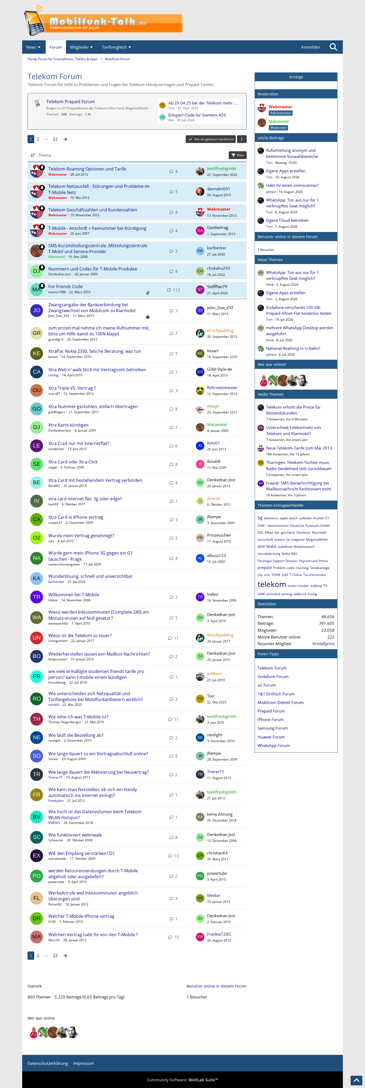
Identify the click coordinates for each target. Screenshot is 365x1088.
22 (55, 139)
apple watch (289, 518)
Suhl (285, 574)
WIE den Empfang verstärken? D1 (81, 853)
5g (260, 518)
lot (288, 539)
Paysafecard (308, 561)
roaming (302, 568)
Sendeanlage (319, 568)
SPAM (275, 574)
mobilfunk (285, 546)
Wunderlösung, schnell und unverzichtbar (90, 576)
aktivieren (271, 518)
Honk (270, 284)
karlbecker (216, 247)
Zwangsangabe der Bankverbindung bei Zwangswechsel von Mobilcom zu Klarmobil (91, 307)
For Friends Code (65, 286)
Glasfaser (303, 532)
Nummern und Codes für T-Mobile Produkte (92, 269)
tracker (303, 585)
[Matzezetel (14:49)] (283, 380)
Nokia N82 (289, 553)
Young (312, 594)
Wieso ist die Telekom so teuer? (80, 635)
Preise (323, 561)
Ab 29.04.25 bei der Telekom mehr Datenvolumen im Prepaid (204, 103)
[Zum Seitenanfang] (356, 1080)
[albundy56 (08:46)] (302, 380)
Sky (260, 574)
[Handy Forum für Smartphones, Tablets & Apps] (182, 20)
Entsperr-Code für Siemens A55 (197, 115)
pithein (271, 191)
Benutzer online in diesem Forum (287, 236)
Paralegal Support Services (278, 561)
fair (276, 532)
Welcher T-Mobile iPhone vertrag (81, 916)
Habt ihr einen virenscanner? (292, 185)
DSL (260, 532)
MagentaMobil (317, 539)
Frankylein (56, 800)
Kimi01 (213, 443)
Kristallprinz (324, 643)
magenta (298, 539)
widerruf (300, 594)
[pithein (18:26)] (273, 380)
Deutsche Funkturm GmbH (310, 525)
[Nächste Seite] (65, 139)
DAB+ (262, 525)
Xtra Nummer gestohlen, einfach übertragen (93, 406)
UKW (261, 594)
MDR (261, 546)
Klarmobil (319, 532)
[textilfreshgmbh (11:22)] (292, 380)
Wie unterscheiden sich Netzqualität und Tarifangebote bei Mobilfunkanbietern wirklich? (95, 696)
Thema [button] (44, 155)
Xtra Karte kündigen (68, 425)
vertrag (286, 594)
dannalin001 (218, 188)
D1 (327, 518)
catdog (53, 375)
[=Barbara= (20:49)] (264, 380)
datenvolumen (278, 525)
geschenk (288, 532)
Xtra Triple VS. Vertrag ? (72, 388)
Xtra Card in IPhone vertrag (75, 517)
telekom (272, 584)
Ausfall (318, 518)
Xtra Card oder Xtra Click (73, 462)
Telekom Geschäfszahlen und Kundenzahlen (92, 210)
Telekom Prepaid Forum (70, 101)
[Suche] (333, 47)
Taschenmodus (314, 574)
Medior (213, 895)
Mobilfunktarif (304, 546)
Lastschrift (265, 539)
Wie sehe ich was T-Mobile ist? (78, 717)
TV (325, 585)
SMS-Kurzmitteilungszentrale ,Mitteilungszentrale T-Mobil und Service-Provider (97, 248)
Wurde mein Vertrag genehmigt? (81, 536)
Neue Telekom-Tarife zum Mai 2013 (299, 448)
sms (267, 574)
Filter (240, 155)
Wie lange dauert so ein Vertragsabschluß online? (98, 754)
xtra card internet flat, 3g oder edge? (85, 499)
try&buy (316, 585)
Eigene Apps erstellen (285, 170)
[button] (242, 139)
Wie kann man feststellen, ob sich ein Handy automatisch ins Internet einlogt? (92, 792)
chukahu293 (218, 268)
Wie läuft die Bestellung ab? (75, 735)
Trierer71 (55, 777)
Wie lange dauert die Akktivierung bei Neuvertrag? (98, 772)
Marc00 (54, 940)
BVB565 (54, 822)
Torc (269, 162)
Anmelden (310, 47)
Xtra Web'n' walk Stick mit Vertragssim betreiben (97, 370)
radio (291, 568)
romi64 (53, 704)
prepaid (265, 567)
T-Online (295, 574)
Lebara (279, 539)
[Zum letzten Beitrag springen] (200, 171)
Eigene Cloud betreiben (287, 220)
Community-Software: (182, 1079)
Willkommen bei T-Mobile (73, 595)
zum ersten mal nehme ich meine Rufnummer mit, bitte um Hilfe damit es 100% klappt (99, 331)
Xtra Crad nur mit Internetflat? (78, 443)
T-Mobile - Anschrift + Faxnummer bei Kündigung (97, 228)
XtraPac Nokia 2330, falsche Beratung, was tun (94, 351)
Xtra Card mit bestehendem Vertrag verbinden (95, 480)
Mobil (271, 546)
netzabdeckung (269, 553)
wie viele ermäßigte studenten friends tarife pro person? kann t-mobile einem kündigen (96, 674)
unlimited (273, 594)
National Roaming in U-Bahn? (293, 348)
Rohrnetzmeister (222, 387)
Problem (279, 568)
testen (292, 585)
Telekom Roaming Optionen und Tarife (87, 169)
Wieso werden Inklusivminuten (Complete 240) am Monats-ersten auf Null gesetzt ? (98, 615)
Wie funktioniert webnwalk (75, 835)
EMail (269, 532)
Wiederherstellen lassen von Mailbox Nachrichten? (99, 654)
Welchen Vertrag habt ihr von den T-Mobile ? (93, 935)
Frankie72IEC (219, 934)
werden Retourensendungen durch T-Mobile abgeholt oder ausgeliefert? (93, 874)
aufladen (305, 518)
